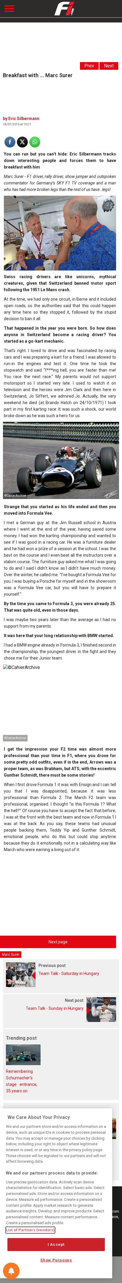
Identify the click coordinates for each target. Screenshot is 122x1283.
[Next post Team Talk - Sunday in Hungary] (61, 1020)
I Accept (56, 1244)
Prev (89, 66)
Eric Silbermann (23, 118)
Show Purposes (56, 1260)
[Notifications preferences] (11, 1271)
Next (109, 66)
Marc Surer (11, 954)
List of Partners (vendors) (30, 1230)
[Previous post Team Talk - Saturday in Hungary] (61, 985)
